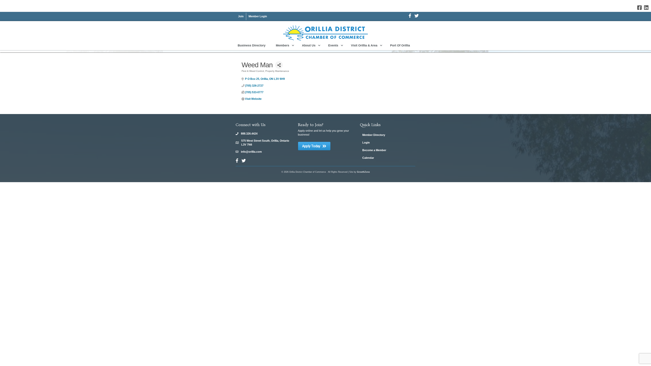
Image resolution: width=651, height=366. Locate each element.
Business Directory (251, 45)
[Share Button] (279, 65)
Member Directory (373, 135)
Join (241, 16)
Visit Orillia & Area (364, 45)
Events (333, 45)
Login (366, 142)
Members (282, 45)
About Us (308, 45)
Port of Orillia (400, 45)
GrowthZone (363, 172)
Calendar (368, 157)
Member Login (258, 16)
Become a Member (374, 150)
